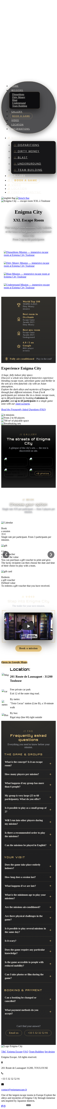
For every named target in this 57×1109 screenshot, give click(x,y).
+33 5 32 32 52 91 (38, 1032)
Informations (20, 128)
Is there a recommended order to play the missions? (25, 834)
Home (15, 86)
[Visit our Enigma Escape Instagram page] (4, 1106)
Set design (49, 1051)
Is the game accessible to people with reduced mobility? (24, 964)
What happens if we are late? (20, 886)
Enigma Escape (15, 1051)
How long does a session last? (20, 877)
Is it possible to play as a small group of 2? (25, 810)
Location (17, 124)
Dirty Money (29, 151)
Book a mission (28, 648)
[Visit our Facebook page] (2, 1106)
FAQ (25, 1051)
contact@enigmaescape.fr (14, 1089)
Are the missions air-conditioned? (22, 907)
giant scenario (23, 403)
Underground (29, 164)
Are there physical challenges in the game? (24, 918)
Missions (17, 90)
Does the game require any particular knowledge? (25, 951)
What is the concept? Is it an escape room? (24, 764)
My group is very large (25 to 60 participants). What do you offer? (23, 797)
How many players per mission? (22, 774)
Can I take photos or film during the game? (24, 976)
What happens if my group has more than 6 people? (24, 785)
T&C (3, 1051)
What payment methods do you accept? (21, 1012)
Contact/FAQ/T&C (26, 192)
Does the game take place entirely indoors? (22, 866)
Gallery (16, 111)
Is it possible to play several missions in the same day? (25, 930)
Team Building (19, 106)
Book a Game (21, 116)
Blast (23, 157)
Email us (14, 1032)
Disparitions (28, 145)
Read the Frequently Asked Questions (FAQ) (23, 409)
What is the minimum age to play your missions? (25, 896)
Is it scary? (10, 940)
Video (15, 120)
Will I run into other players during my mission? (24, 822)
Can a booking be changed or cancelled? (20, 999)
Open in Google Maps (14, 662)
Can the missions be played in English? (25, 845)
